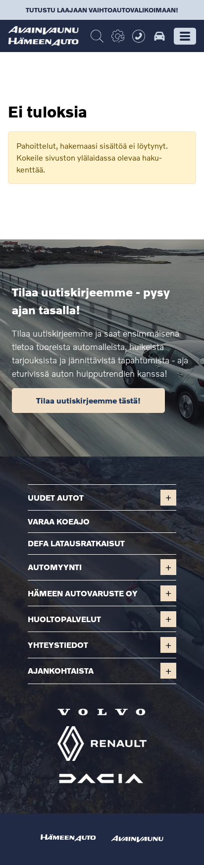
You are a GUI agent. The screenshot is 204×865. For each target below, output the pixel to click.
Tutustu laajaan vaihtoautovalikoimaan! (102, 9)
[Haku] (97, 36)
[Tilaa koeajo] (159, 36)
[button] (185, 36)
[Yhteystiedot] (138, 36)
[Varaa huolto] (117, 36)
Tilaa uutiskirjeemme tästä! (88, 400)
